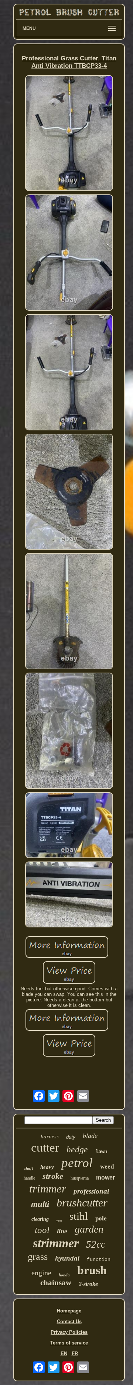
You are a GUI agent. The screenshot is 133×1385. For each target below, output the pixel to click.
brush (92, 1270)
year (59, 1220)
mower (105, 1177)
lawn (101, 1152)
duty (70, 1137)
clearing (40, 1219)
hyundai (67, 1258)
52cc (95, 1244)
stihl (78, 1216)
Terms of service (69, 1343)
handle (29, 1178)
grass (38, 1256)
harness (50, 1136)
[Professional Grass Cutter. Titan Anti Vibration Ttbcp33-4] (69, 134)
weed (107, 1166)
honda (64, 1275)
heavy (47, 1167)
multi (40, 1204)
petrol (77, 1163)
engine (41, 1273)
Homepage (69, 1311)
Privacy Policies (69, 1332)
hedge (77, 1149)
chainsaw (55, 1282)
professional (91, 1191)
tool (42, 1230)
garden (89, 1229)
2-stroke (88, 1284)
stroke (52, 1176)
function (98, 1259)
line (62, 1231)
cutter (45, 1147)
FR (75, 1353)
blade (90, 1135)
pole (101, 1218)
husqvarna (80, 1178)
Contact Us (69, 1321)
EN (64, 1353)
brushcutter (82, 1203)
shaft (28, 1168)
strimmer (56, 1243)
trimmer (47, 1188)
